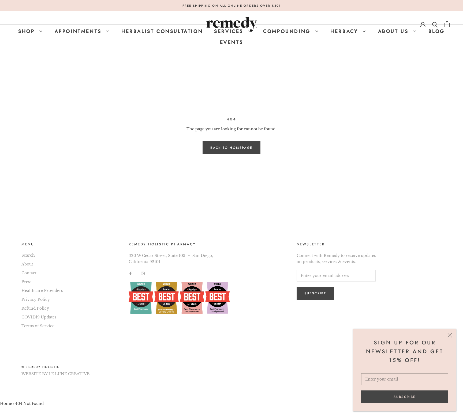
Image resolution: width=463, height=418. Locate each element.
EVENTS (231, 42)
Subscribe (405, 396)
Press (26, 281)
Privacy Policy (35, 299)
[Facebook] (130, 273)
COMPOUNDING (288, 31)
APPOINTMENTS (79, 31)
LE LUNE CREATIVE (68, 373)
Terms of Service (37, 326)
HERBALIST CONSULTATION (162, 31)
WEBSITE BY (34, 373)
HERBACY (345, 31)
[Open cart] (447, 24)
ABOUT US (394, 31)
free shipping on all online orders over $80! (231, 5)
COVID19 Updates (38, 317)
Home (6, 403)
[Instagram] (143, 273)
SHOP (27, 31)
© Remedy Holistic (40, 367)
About (27, 264)
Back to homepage (231, 147)
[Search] (435, 24)
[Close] (449, 335)
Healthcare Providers (42, 290)
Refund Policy (35, 308)
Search (28, 255)
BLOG (436, 31)
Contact (28, 273)
